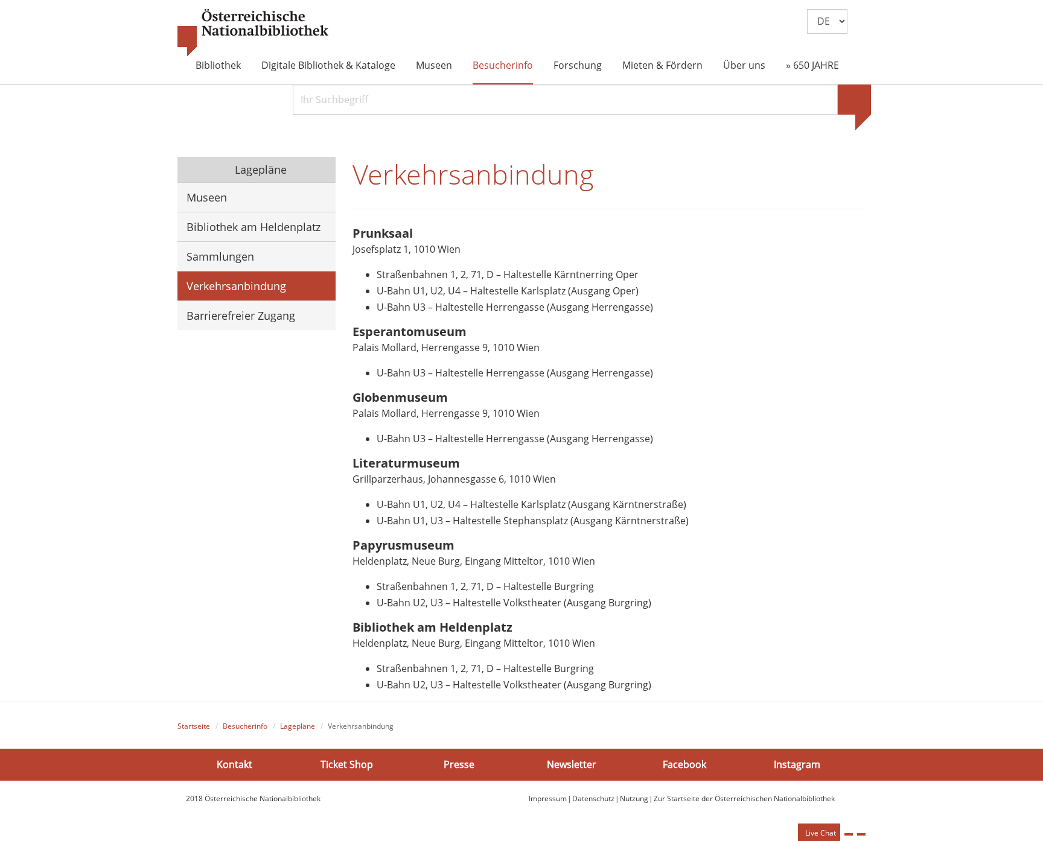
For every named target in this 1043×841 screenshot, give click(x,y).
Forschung (577, 65)
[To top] (861, 834)
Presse (459, 764)
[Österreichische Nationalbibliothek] (252, 33)
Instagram (797, 764)
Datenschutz (593, 798)
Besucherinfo (503, 65)
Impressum (548, 798)
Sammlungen (220, 256)
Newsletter (571, 764)
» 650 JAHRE (812, 65)
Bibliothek (218, 65)
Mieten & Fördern (662, 65)
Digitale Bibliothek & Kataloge (328, 65)
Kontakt (234, 764)
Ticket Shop (347, 764)
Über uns (744, 65)
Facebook (684, 764)
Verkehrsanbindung (236, 286)
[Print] (848, 834)
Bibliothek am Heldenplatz (254, 227)
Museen (434, 65)
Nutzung (634, 798)
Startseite (193, 726)
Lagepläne (259, 169)
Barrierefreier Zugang (241, 315)
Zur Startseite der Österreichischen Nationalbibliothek (744, 798)
